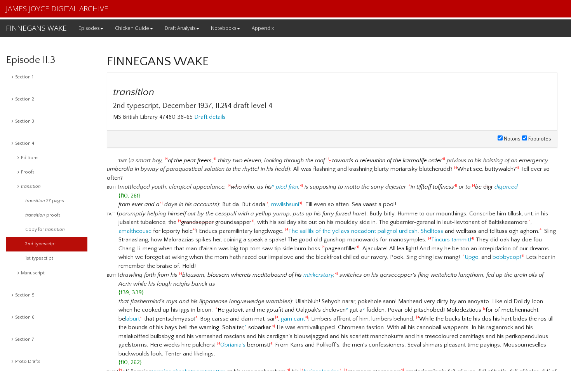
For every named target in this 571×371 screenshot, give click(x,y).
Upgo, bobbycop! (493, 257)
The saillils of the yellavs (319, 231)
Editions (29, 157)
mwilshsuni (285, 204)
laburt (132, 319)
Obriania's (232, 345)
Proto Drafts (27, 361)
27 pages (44, 200)
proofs (43, 215)
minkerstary (318, 275)
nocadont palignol (374, 231)
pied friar (287, 187)
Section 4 (24, 143)
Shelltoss (432, 231)
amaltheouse (134, 231)
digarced (506, 187)
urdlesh (408, 231)
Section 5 (25, 295)
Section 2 (24, 99)
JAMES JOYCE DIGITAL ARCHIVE (57, 8)
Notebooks (223, 27)
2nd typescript (40, 243)
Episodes (88, 27)
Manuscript (33, 273)
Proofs (28, 172)
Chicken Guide (132, 27)
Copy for (45, 229)
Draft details (210, 117)
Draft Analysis (180, 27)
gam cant (293, 319)
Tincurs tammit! (451, 239)
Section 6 (25, 317)
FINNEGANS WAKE (36, 28)
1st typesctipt (39, 258)
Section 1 (24, 77)
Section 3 (24, 121)
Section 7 (24, 339)
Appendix (263, 27)
